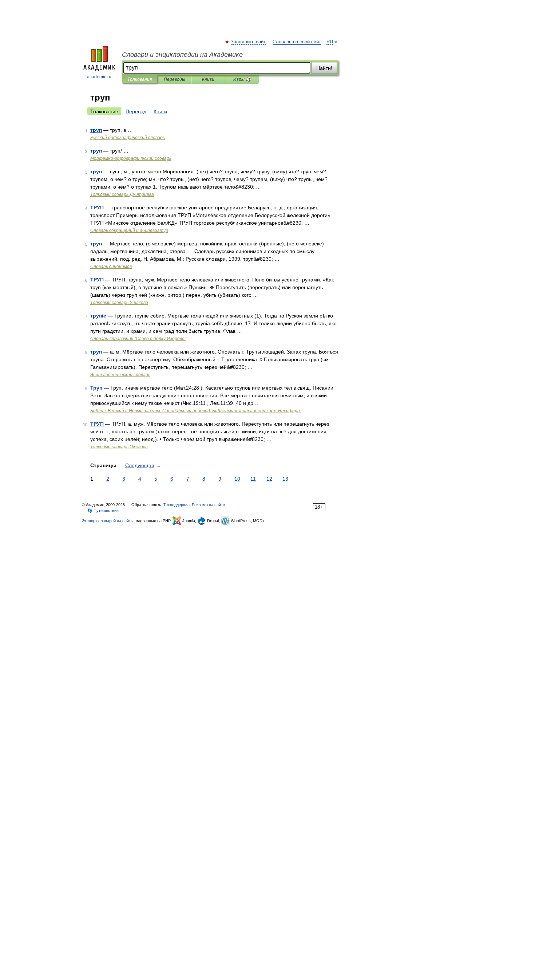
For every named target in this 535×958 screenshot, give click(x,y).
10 (237, 479)
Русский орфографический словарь (127, 137)
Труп (96, 388)
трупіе (98, 316)
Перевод (136, 111)
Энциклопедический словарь (120, 374)
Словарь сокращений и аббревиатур (129, 230)
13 (285, 479)
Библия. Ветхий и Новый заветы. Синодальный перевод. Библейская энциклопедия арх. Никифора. (195, 410)
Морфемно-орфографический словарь (130, 158)
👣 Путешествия (103, 510)
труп (96, 130)
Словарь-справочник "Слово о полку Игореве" (138, 338)
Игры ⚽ (242, 79)
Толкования (139, 79)
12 (269, 479)
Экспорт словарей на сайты (108, 521)
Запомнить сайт (248, 41)
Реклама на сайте (208, 504)
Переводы (174, 79)
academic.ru (99, 76)
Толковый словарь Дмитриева (122, 194)
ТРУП (97, 207)
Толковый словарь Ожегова (119, 446)
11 (253, 479)
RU (329, 41)
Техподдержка (176, 504)
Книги (208, 79)
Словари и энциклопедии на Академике (182, 54)
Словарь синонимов (111, 266)
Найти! (324, 68)
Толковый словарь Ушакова (119, 302)
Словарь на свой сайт (297, 41)
